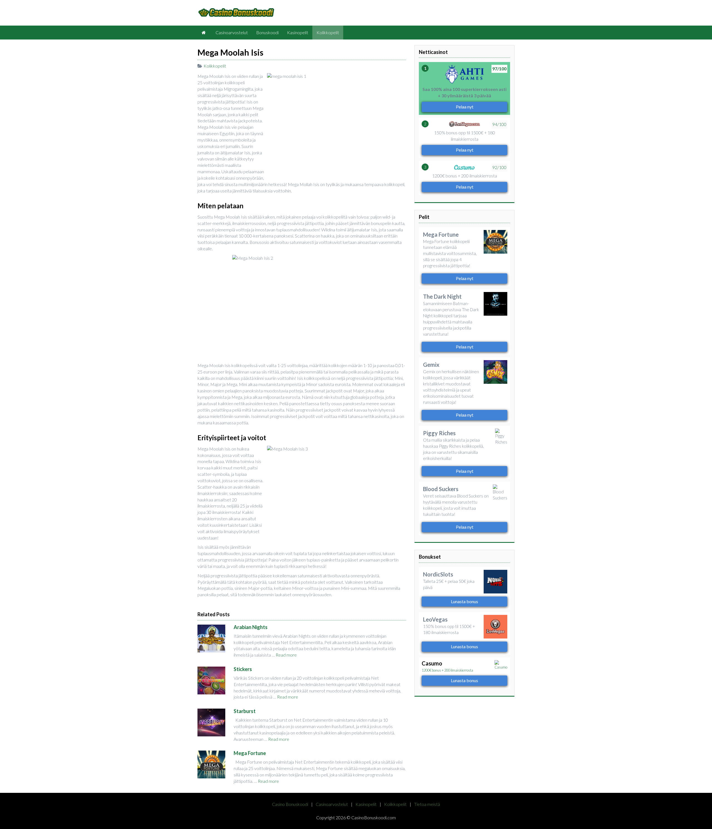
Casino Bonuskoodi (290, 804)
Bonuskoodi (267, 32)
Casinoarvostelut (232, 32)
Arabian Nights (251, 627)
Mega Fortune (250, 753)
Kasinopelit (297, 32)
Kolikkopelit (328, 32)
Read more (286, 654)
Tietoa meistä (427, 804)
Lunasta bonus (464, 601)
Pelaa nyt (464, 106)
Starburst (245, 711)
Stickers (243, 669)
